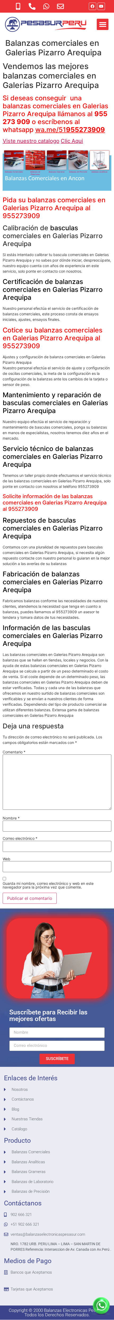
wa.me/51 (70, 130)
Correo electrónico (20, 838)
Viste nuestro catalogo (31, 141)
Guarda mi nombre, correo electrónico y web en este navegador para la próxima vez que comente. (48, 885)
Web (6, 859)
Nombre (11, 818)
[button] (102, 24)
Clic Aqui (72, 141)
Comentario (14, 752)
